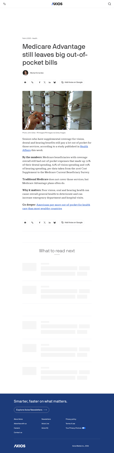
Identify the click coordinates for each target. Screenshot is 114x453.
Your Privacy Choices (73, 428)
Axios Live (45, 423)
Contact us (18, 432)
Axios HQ (45, 428)
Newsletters (46, 419)
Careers (17, 428)
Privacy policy (71, 419)
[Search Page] (109, 4)
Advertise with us (20, 423)
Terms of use (70, 423)
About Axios (18, 419)
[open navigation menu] (4, 4)
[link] (25, 82)
